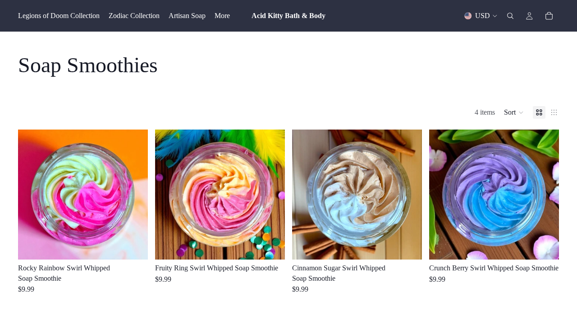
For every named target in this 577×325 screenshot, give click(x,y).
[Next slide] (134, 194)
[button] (514, 112)
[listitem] (222, 16)
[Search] (510, 16)
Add (141, 245)
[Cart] (549, 16)
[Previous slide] (31, 194)
